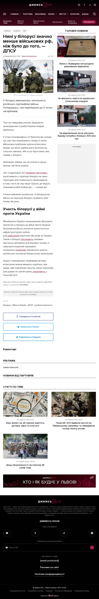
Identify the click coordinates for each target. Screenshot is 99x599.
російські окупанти (43, 305)
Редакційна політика (35, 591)
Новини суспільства (16, 438)
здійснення (13, 235)
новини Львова (50, 588)
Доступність (58, 22)
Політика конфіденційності (49, 574)
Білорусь (7, 305)
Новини (14, 14)
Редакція (49, 591)
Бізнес (51, 14)
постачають (26, 239)
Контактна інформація (63, 591)
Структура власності (17, 591)
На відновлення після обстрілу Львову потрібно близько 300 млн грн (76, 136)
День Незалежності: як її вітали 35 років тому (25, 466)
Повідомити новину (81, 591)
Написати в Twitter (30, 327)
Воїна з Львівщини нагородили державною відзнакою (77, 65)
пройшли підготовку (36, 172)
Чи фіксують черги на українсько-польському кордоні (76, 100)
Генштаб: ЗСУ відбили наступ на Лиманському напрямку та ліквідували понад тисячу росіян (73, 425)
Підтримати (89, 22)
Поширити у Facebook (29, 316)
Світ (24, 31)
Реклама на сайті (49, 567)
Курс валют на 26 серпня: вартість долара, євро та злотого (25, 424)
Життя (62, 14)
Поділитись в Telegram (30, 337)
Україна (7, 31)
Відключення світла (38, 22)
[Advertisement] (76, 165)
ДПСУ (30, 305)
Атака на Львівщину (72, 22)
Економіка (40, 14)
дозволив (20, 250)
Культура (74, 14)
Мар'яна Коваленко (29, 56)
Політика (27, 14)
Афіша (85, 14)
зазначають (39, 271)
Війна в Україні (21, 22)
